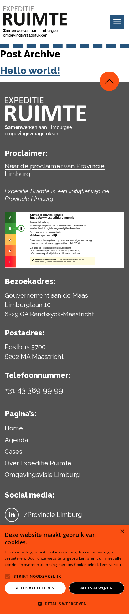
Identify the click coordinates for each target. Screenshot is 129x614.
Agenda (16, 440)
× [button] (122, 531)
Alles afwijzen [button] (96, 588)
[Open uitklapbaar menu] (117, 22)
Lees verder (110, 564)
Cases (13, 451)
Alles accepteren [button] (35, 588)
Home (14, 428)
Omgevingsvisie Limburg (42, 474)
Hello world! (30, 70)
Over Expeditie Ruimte (38, 463)
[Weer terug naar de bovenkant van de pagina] (109, 81)
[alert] (64, 569)
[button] (64, 604)
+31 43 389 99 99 (34, 390)
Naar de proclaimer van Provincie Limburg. (55, 170)
